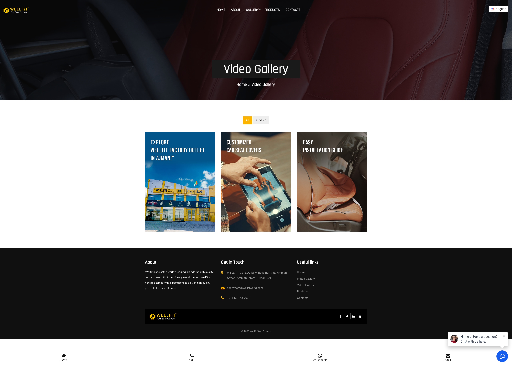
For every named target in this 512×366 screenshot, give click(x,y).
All (247, 120)
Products (272, 9)
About (235, 9)
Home (221, 9)
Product (261, 120)
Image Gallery (306, 278)
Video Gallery (305, 285)
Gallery (252, 9)
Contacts (293, 9)
